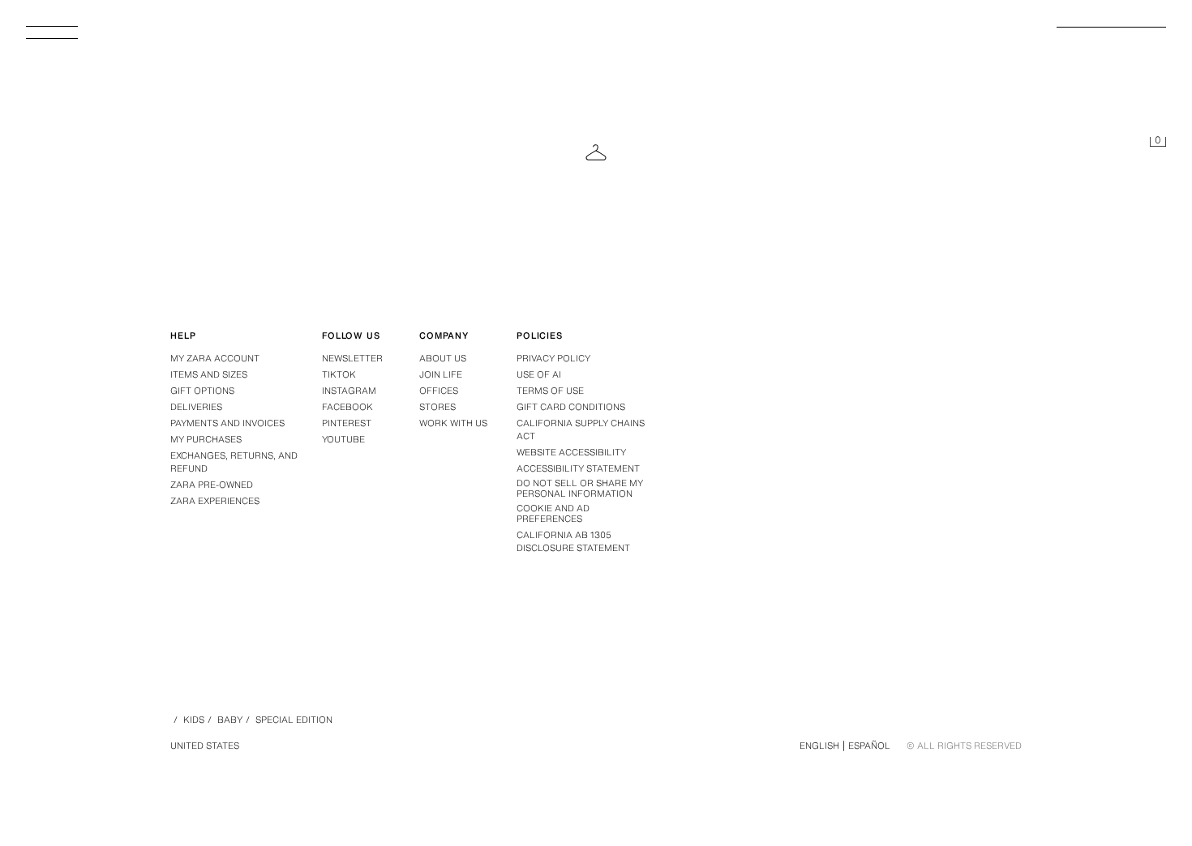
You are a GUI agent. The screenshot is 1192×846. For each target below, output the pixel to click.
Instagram (349, 390)
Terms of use (550, 390)
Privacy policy (553, 358)
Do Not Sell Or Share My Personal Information (580, 488)
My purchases (206, 439)
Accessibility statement (578, 468)
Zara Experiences (214, 500)
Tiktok (339, 374)
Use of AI (539, 374)
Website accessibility (571, 452)
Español (869, 745)
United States (204, 745)
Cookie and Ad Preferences (553, 513)
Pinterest (346, 423)
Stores (437, 406)
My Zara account (214, 358)
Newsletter (352, 358)
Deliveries (196, 406)
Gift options (202, 390)
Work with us (453, 423)
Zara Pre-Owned (211, 484)
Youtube (343, 439)
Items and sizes (208, 374)
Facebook (347, 406)
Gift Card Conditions (571, 406)
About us (442, 358)
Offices (438, 390)
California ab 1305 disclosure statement (573, 541)
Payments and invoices (227, 423)
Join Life (440, 374)
